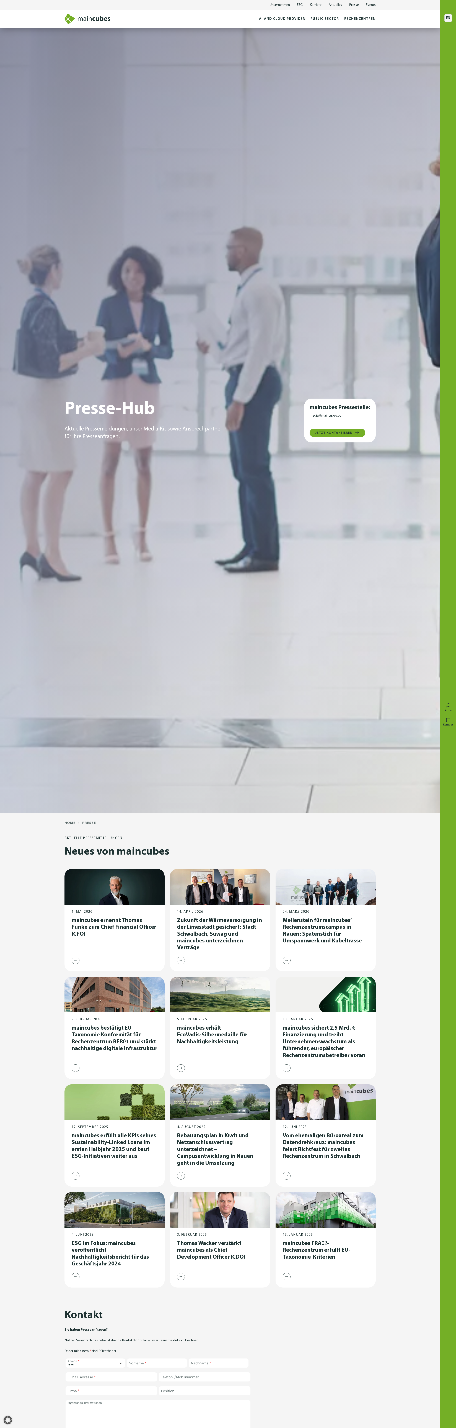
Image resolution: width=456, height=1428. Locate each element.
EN (448, 18)
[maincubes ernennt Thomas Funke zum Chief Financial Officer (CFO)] (75, 960)
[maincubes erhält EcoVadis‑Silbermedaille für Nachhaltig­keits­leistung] (181, 1068)
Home (70, 823)
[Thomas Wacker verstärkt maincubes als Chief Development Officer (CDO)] (181, 1276)
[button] (282, 19)
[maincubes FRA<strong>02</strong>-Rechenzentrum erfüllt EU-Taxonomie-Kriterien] (287, 1276)
